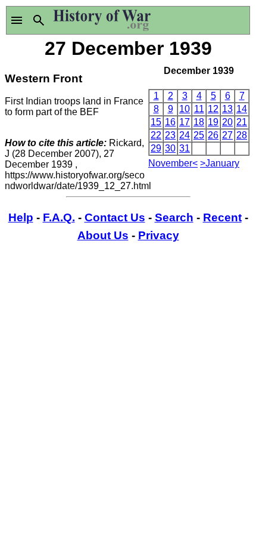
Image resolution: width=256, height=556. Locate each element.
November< (173, 163)
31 (184, 148)
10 (184, 109)
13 (227, 109)
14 (241, 109)
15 (156, 122)
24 (184, 135)
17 (184, 122)
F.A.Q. (59, 217)
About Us (103, 235)
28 (241, 135)
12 (213, 109)
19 (213, 122)
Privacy (158, 235)
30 (170, 148)
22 (156, 135)
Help (20, 217)
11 (199, 109)
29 (156, 148)
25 (198, 135)
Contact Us (115, 217)
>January (219, 163)
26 (213, 135)
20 (227, 122)
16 (170, 122)
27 (227, 135)
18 (198, 122)
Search (174, 217)
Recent (222, 217)
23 (170, 135)
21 (241, 122)
